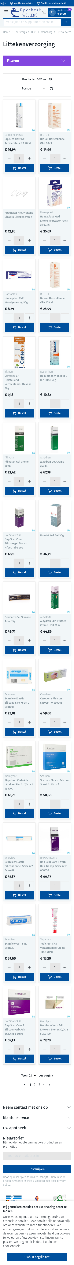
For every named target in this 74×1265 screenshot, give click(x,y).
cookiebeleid (11, 1246)
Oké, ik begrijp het (37, 1257)
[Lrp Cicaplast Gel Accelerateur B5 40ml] (19, 116)
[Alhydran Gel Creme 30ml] (19, 438)
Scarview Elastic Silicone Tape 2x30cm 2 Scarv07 (19, 866)
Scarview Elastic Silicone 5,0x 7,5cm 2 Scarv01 (17, 703)
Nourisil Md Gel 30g (52, 535)
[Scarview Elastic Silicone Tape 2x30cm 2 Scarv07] (19, 839)
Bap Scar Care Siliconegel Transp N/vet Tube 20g (16, 543)
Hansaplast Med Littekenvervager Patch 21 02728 (54, 221)
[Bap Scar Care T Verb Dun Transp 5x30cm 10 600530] (55, 839)
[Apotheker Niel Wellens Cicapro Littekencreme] (19, 193)
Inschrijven (37, 1169)
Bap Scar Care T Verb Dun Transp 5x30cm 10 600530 (53, 866)
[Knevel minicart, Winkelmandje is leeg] (52, 12)
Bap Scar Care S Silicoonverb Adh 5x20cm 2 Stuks (15, 1029)
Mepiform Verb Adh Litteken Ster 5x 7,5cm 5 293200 (19, 784)
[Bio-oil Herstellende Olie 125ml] (55, 275)
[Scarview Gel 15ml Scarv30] (19, 920)
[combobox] (32, 22)
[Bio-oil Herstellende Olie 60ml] (55, 116)
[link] (25, 1084)
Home (6, 32)
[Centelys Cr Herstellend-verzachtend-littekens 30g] (19, 353)
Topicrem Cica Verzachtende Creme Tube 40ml (52, 948)
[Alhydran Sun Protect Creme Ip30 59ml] (55, 598)
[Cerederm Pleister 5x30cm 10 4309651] (55, 675)
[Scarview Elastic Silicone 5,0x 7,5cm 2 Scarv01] (19, 675)
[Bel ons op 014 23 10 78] (44, 12)
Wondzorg (46, 32)
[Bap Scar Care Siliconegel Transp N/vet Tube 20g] (19, 516)
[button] (37, 61)
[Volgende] (48, 1084)
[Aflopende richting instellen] (51, 88)
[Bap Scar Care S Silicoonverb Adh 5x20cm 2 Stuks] (19, 1002)
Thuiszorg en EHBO (25, 32)
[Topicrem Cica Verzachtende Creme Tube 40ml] (55, 920)
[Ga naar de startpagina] (26, 12)
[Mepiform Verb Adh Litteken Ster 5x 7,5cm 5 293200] (19, 757)
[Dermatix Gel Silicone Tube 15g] (19, 598)
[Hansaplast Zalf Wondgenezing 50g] (19, 275)
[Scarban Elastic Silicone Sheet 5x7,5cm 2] (55, 757)
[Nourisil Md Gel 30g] (55, 516)
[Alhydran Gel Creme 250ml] (55, 438)
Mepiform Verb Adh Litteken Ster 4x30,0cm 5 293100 (54, 1029)
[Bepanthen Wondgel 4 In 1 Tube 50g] (55, 353)
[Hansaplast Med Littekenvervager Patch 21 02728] (55, 193)
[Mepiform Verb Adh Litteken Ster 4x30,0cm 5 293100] (55, 1002)
